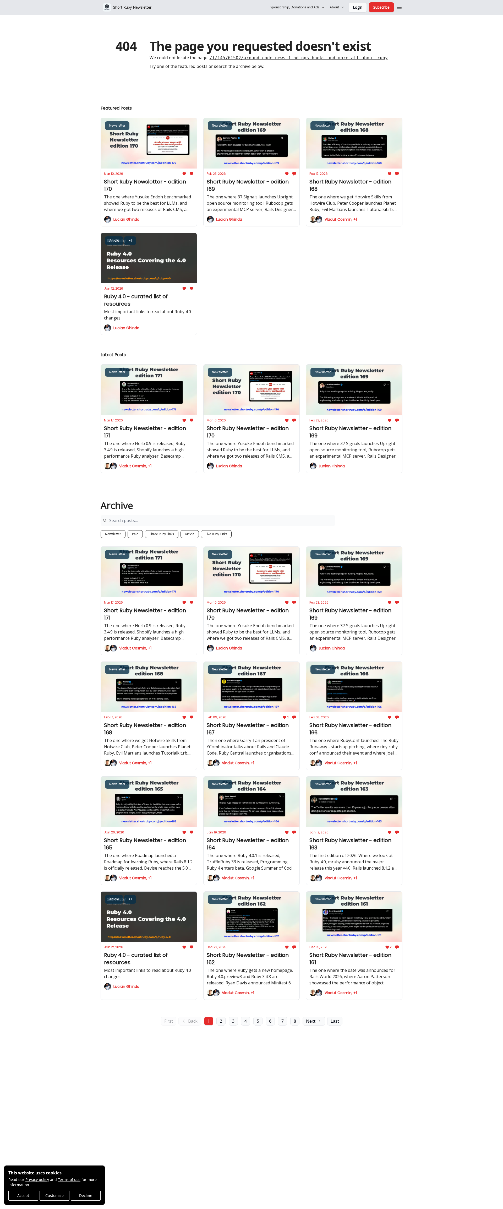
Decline (85, 1195)
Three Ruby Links (161, 534)
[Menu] (399, 6)
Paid (135, 534)
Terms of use (69, 1179)
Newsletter (113, 534)
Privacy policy (37, 1179)
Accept (23, 1195)
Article (189, 534)
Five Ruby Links (216, 534)
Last (335, 1021)
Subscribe (381, 7)
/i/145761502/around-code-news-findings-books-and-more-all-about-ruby (299, 57)
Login (357, 7)
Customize (54, 1195)
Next (310, 1021)
